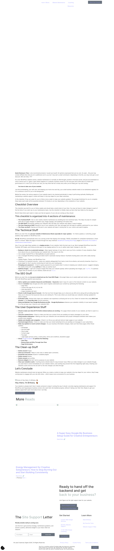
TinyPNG (88, 268)
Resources (71, 6)
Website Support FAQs (89, 527)
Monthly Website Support (66, 525)
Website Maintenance (59, 2)
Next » (24, 478)
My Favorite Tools (88, 523)
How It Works (45, 2)
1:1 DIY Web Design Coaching (66, 530)
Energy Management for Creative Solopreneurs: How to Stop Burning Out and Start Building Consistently (36, 470)
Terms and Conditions (91, 542)
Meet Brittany (87, 519)
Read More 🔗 (20, 476)
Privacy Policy (64, 542)
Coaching (71, 2)
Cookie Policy (77, 542)
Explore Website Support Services (25, 393)
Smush (53, 270)
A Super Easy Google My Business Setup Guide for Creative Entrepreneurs (77, 434)
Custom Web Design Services (67, 520)
